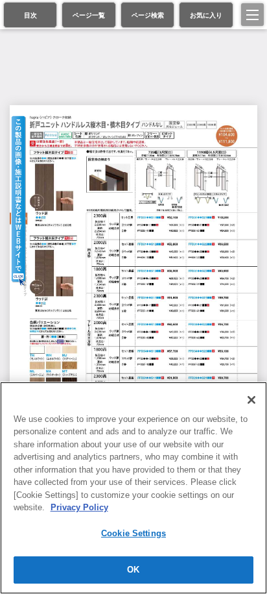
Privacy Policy (79, 507)
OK (133, 570)
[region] (133, 488)
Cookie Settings (133, 533)
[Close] (251, 400)
